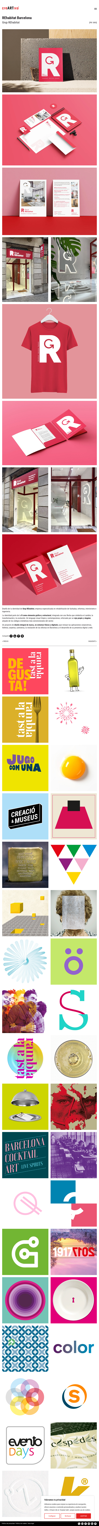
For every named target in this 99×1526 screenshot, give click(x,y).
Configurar (52, 1516)
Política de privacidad (8, 1523)
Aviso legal (31, 1523)
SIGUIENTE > (92, 641)
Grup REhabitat (11, 22)
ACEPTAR (83, 1516)
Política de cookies (21, 1523)
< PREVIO (5, 641)
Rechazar (68, 1516)
